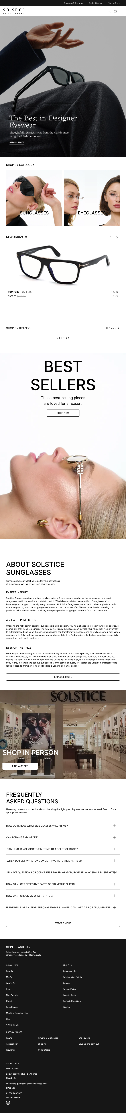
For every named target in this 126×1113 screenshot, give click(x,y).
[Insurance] (22, 1050)
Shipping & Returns (73, 3)
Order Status (95, 3)
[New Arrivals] (34, 995)
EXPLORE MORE (63, 676)
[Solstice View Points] (91, 977)
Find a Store (114, 3)
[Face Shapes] (34, 1007)
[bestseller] (63, 446)
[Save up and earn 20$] (99, 1044)
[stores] (63, 734)
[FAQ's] (22, 1038)
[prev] (110, 237)
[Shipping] (58, 1044)
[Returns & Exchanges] (58, 1038)
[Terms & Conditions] (91, 1001)
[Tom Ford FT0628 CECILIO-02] (63, 265)
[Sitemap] (91, 1007)
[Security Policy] (91, 995)
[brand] (63, 338)
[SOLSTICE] (13, 11)
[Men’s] (34, 977)
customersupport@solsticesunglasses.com (26, 1083)
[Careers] (91, 983)
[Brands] (34, 971)
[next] (117, 237)
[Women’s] (34, 983)
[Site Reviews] (99, 1038)
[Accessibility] (22, 1044)
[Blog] (34, 1019)
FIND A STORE (20, 766)
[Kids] (34, 989)
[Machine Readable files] (34, 1013)
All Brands (111, 328)
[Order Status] (58, 1050)
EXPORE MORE (63, 923)
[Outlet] (34, 1001)
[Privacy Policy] (91, 989)
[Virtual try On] (34, 1025)
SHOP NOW (63, 413)
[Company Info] (91, 971)
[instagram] (8, 1103)
